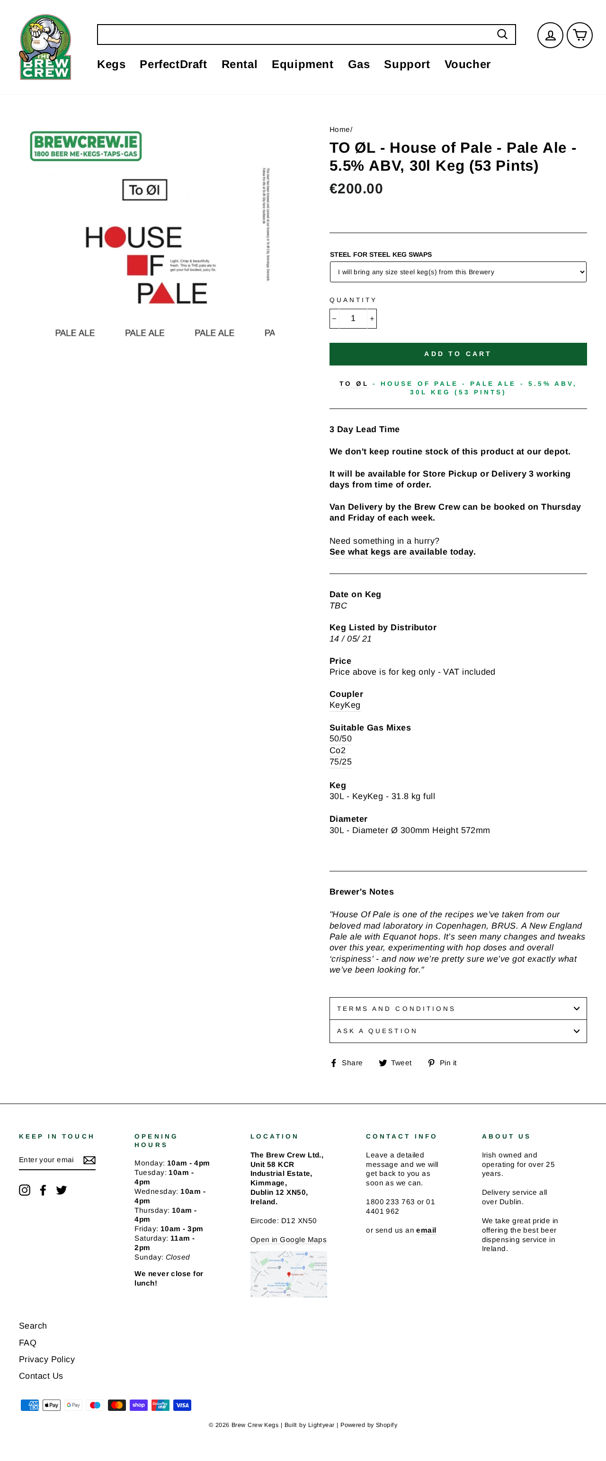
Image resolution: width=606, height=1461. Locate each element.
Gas (359, 64)
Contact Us (41, 1376)
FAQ (27, 1343)
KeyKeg (345, 705)
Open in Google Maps (288, 1239)
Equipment (302, 64)
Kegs (111, 64)
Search (33, 1326)
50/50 (341, 738)
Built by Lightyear (310, 1425)
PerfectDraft (173, 64)
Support (407, 64)
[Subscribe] (89, 1159)
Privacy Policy (47, 1359)
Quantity (353, 300)
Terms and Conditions (396, 1008)
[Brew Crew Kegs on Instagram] (24, 1190)
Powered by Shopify (368, 1425)
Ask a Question (377, 1031)
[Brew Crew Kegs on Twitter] (61, 1190)
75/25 (341, 761)
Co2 (338, 750)
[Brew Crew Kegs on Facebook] (43, 1190)
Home (340, 129)
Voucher (468, 64)
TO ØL (354, 383)
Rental (240, 64)
